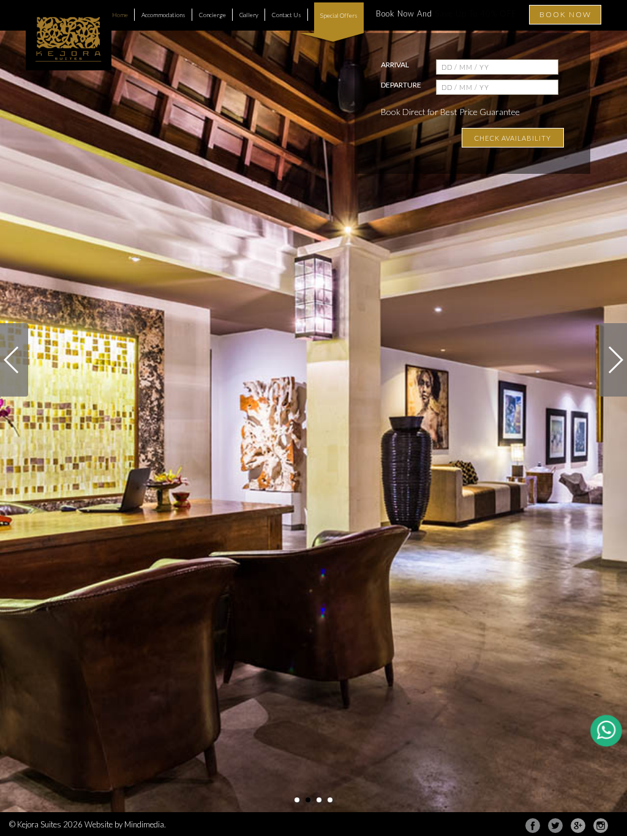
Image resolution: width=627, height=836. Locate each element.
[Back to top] (593, 802)
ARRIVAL (395, 64)
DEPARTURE (401, 84)
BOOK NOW (565, 14)
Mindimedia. (145, 824)
